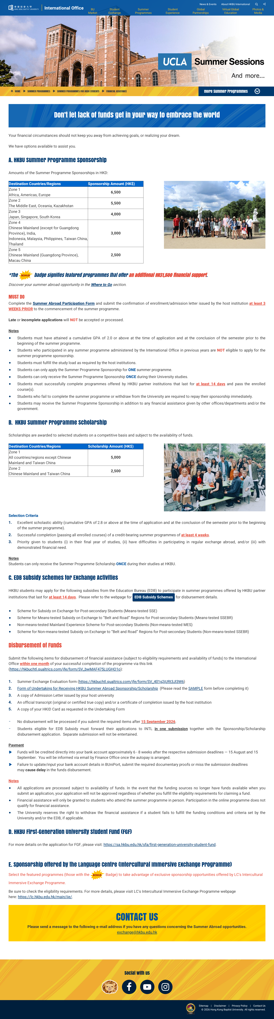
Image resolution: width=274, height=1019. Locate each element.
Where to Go (101, 285)
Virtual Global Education (230, 11)
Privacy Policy (240, 1006)
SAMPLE (195, 688)
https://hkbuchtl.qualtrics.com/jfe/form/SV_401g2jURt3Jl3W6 (131, 681)
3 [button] (129, 78)
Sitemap (203, 1006)
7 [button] (145, 78)
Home (17, 91)
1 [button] (120, 78)
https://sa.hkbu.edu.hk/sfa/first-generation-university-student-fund (160, 844)
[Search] (256, 4)
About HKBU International (235, 4)
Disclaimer (220, 1006)
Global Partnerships (201, 11)
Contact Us (259, 1006)
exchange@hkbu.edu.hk (137, 932)
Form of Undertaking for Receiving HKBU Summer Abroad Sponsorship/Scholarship (87, 688)
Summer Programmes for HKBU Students (78, 91)
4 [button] (133, 78)
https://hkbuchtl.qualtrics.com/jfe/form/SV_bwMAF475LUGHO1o (65, 669)
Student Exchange (114, 11)
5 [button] (137, 78)
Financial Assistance (116, 91)
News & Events (208, 4)
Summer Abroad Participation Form (64, 303)
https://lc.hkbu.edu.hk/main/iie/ (45, 897)
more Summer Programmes (226, 91)
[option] (137, 43)
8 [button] (149, 78)
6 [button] (141, 78)
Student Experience (173, 11)
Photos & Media (258, 11)
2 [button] (124, 78)
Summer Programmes (143, 11)
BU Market (92, 11)
